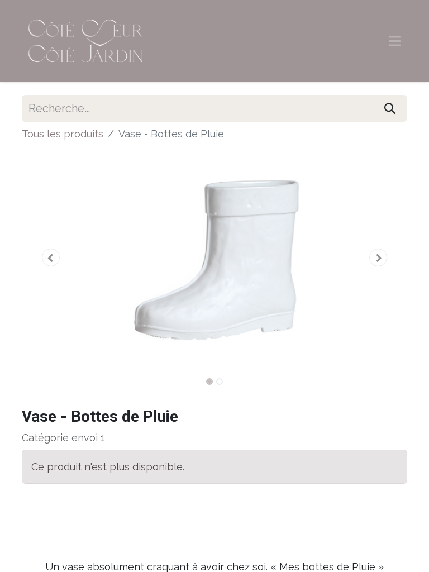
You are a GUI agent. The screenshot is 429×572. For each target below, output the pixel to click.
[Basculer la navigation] (394, 41)
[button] (51, 257)
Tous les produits (62, 134)
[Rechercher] (390, 108)
